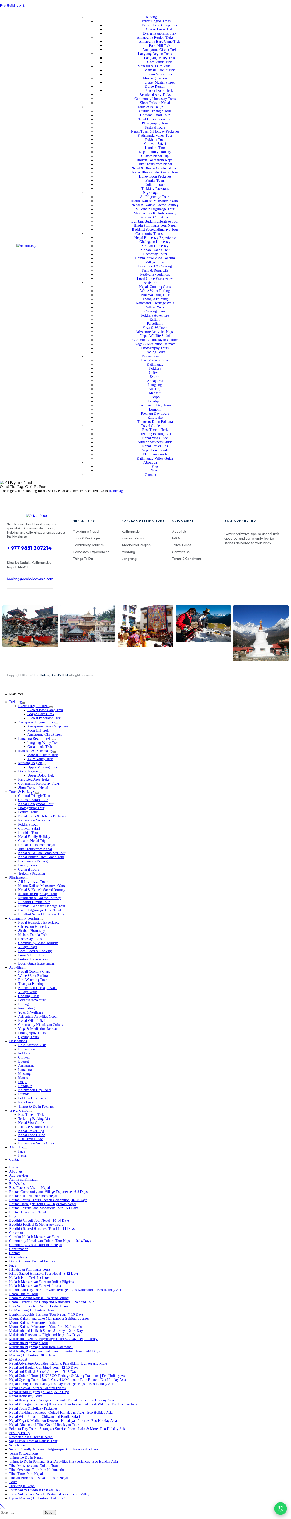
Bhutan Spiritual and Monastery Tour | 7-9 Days (43, 1208)
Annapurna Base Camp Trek (47, 726)
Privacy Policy (19, 1433)
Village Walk (27, 992)
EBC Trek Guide (30, 1139)
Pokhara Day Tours (32, 1098)
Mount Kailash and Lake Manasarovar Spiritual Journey (49, 1318)
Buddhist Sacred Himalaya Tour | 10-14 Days (42, 1228)
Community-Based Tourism (38, 943)
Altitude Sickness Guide (35, 1127)
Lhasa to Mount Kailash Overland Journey (39, 1298)
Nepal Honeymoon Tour (35, 804)
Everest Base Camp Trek (45, 710)
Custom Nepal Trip (32, 841)
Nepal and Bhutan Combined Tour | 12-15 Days (43, 1367)
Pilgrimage (17, 877)
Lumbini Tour (28, 832)
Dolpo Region (28, 771)
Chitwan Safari (29, 828)
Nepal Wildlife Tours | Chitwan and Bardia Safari (44, 1416)
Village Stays (27, 947)
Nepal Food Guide (31, 1135)
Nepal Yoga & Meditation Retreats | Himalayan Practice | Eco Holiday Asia (63, 1421)
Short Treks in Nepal (33, 787)
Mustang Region (30, 763)
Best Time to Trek (31, 1114)
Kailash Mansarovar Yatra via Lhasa (35, 1286)
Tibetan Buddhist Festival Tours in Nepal (38, 1478)
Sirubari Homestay (31, 931)
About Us (16, 1147)
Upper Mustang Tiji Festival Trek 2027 (37, 1498)
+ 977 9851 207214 (29, 547)
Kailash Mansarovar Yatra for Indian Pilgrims (41, 1282)
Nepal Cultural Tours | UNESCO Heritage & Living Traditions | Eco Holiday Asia (68, 1376)
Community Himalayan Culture (40, 1025)
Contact (14, 1159)
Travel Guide (18, 1110)
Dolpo (22, 1082)
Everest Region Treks (33, 706)
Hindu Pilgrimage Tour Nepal (39, 910)
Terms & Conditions (23, 1453)
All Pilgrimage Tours (33, 881)
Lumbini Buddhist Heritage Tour (41, 906)
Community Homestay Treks (39, 783)
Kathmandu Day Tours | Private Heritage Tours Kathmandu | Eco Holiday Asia (66, 1290)
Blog (12, 1216)
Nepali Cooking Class (34, 971)
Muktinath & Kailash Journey (39, 898)
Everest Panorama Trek (44, 718)
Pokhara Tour (28, 824)
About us (15, 1171)
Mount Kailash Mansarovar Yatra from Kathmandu (45, 1327)
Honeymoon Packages (34, 861)
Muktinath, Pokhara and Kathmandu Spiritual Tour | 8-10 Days (54, 1351)
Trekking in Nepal (22, 1486)
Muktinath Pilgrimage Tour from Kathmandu (41, 1347)
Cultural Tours (28, 869)
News (22, 1155)
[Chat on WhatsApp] (280, 1508)
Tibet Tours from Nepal (35, 849)
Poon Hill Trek (38, 730)
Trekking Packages (31, 873)
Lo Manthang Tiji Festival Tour (31, 1310)
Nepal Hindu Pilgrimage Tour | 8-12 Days (39, 1392)
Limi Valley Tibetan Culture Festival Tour (39, 1306)
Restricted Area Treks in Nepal (31, 1437)
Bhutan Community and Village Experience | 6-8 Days (48, 1192)
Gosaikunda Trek (39, 747)
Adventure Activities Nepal (37, 1016)
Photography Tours (32, 1033)
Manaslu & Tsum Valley (35, 751)
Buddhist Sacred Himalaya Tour (41, 914)
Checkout (16, 1232)
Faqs (21, 1151)
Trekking (15, 702)
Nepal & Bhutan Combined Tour (41, 853)
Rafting (23, 1004)
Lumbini (24, 1094)
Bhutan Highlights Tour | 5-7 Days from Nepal (42, 1204)
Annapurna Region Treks (36, 722)
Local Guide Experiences (36, 963)
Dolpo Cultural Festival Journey (32, 1261)
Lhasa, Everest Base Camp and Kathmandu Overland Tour (51, 1302)
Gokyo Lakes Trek (40, 714)
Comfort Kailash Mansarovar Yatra (34, 1237)
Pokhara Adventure (32, 1000)
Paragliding (26, 1008)
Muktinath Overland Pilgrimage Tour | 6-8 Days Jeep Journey (53, 1339)
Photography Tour (31, 808)
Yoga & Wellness (30, 1012)
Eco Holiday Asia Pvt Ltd (51, 675)
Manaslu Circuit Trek (42, 755)
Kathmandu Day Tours (34, 1090)
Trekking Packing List (34, 1119)
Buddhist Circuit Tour (34, 902)
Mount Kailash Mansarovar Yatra (42, 886)
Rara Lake (25, 1102)
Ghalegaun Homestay (33, 926)
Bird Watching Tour (32, 980)
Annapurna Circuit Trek (44, 734)
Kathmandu (26, 1049)
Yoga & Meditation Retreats (38, 1029)
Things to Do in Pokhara (36, 1106)
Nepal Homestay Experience (38, 922)
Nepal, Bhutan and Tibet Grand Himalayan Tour (44, 1425)
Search (49, 1512)
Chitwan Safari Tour (33, 800)
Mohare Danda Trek (32, 935)
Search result (18, 1445)
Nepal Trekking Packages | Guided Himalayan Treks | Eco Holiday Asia (61, 1412)
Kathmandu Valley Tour (35, 820)
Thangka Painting (31, 984)
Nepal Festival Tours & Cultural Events (37, 1388)
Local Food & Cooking (35, 951)
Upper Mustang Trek (42, 767)
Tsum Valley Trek (40, 759)
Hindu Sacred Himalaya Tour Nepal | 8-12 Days (43, 1273)
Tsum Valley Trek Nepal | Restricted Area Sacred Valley (49, 1494)
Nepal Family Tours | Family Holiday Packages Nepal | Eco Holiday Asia (62, 1384)
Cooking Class (28, 996)
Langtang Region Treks (35, 738)
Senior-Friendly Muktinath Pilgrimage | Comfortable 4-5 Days (53, 1449)
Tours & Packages (22, 792)
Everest (23, 1061)
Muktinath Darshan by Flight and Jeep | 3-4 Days (44, 1335)
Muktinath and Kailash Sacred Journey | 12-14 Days (46, 1331)
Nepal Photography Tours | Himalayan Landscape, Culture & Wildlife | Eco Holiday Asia (73, 1404)
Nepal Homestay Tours (25, 1396)
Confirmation (18, 1249)
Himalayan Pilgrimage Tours (29, 1269)
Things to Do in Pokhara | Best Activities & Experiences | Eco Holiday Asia (63, 1461)
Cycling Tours (28, 1037)
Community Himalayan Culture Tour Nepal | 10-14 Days (50, 1241)
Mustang (24, 1074)
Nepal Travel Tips (31, 1131)
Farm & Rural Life (31, 955)
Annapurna (26, 1065)
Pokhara (24, 1053)
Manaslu (24, 1078)
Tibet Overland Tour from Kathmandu (36, 1470)
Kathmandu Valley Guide (36, 1143)
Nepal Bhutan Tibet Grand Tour (41, 857)
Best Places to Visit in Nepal (29, 1188)
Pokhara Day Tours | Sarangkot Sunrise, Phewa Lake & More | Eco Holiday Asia (67, 1429)
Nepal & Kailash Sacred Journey (41, 890)
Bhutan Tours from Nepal (36, 845)
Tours (13, 1482)
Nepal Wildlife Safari (33, 1020)
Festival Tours (28, 812)
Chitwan (24, 1057)
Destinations (18, 1041)
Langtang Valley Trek (42, 743)
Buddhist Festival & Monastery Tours (36, 1224)
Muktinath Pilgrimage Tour (37, 894)
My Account (18, 1359)
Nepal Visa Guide (31, 1123)
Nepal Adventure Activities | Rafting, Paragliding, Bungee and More (58, 1363)
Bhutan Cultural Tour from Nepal (33, 1196)
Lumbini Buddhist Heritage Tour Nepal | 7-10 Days (46, 1314)
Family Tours (27, 865)
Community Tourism (24, 918)
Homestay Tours (30, 939)
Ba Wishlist (17, 1183)
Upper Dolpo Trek (40, 775)
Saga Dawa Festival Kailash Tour (33, 1441)
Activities (16, 967)
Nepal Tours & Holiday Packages (42, 816)
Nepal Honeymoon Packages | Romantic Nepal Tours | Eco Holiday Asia (61, 1400)
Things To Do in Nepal (26, 1457)
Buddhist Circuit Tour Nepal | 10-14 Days (39, 1220)
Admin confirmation (23, 1179)
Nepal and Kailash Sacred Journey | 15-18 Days (43, 1371)
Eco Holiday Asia (12, 5)
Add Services (18, 1175)
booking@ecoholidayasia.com (30, 578)
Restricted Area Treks (33, 779)
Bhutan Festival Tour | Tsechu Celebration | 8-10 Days (48, 1200)
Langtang (25, 1069)
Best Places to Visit (32, 1045)
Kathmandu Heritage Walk (37, 988)
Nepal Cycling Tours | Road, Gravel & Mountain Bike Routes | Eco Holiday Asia (67, 1380)
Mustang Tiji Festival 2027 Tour (32, 1355)
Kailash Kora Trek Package (29, 1277)
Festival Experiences (33, 959)
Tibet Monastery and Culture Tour (33, 1465)
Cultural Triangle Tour (34, 796)
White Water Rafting (33, 975)
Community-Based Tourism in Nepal (35, 1245)
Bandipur (25, 1086)
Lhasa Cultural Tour (23, 1294)
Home (13, 1167)
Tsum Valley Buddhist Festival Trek (34, 1490)
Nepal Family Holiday (34, 837)
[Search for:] (21, 1512)
